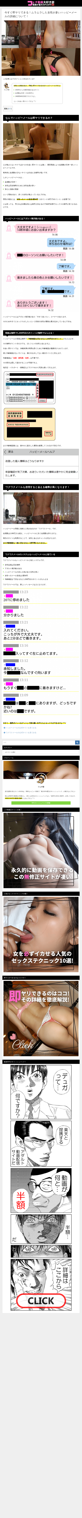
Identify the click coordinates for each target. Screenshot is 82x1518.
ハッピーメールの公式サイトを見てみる (21, 728)
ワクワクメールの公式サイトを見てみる (21, 732)
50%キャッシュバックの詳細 (41, 803)
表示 (9, 108)
